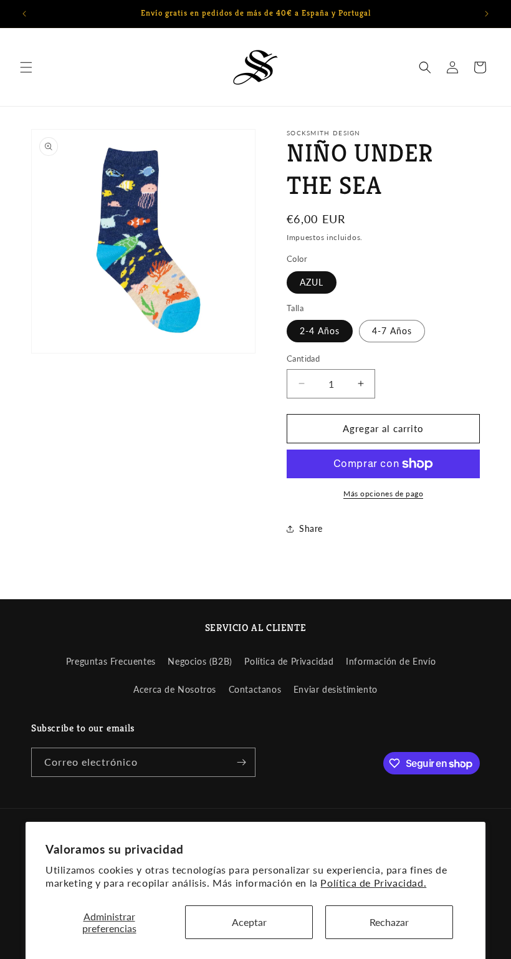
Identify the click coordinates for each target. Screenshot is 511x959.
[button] (26, 67)
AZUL (311, 282)
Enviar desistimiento (336, 689)
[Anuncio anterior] (24, 13)
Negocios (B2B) (200, 661)
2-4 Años (320, 330)
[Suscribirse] (241, 762)
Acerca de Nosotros (174, 689)
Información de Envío (391, 661)
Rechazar (389, 922)
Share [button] (311, 528)
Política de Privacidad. (373, 883)
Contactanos (255, 689)
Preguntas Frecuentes (111, 661)
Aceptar (249, 922)
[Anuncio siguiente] (486, 13)
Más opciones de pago (383, 493)
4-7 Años (392, 330)
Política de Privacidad (288, 661)
